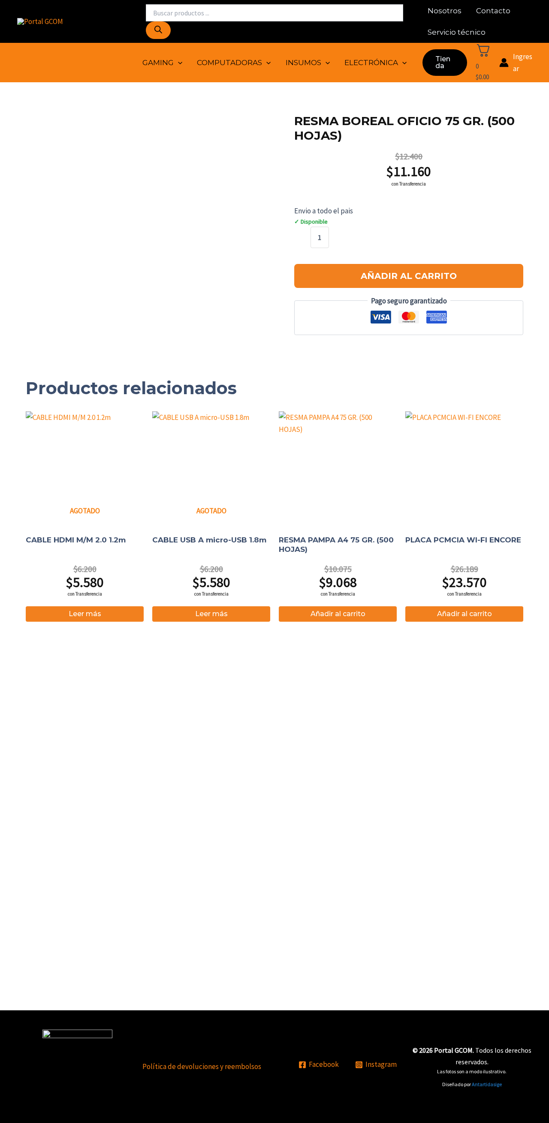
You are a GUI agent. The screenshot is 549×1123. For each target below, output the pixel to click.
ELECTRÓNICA (371, 62)
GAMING (158, 62)
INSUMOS (303, 62)
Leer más (85, 614)
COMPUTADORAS (229, 62)
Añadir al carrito (409, 276)
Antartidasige (487, 1084)
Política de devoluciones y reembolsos (201, 1066)
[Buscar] (158, 30)
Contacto (493, 10)
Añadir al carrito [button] (338, 614)
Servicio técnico (457, 32)
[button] (178, 62)
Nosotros (445, 10)
